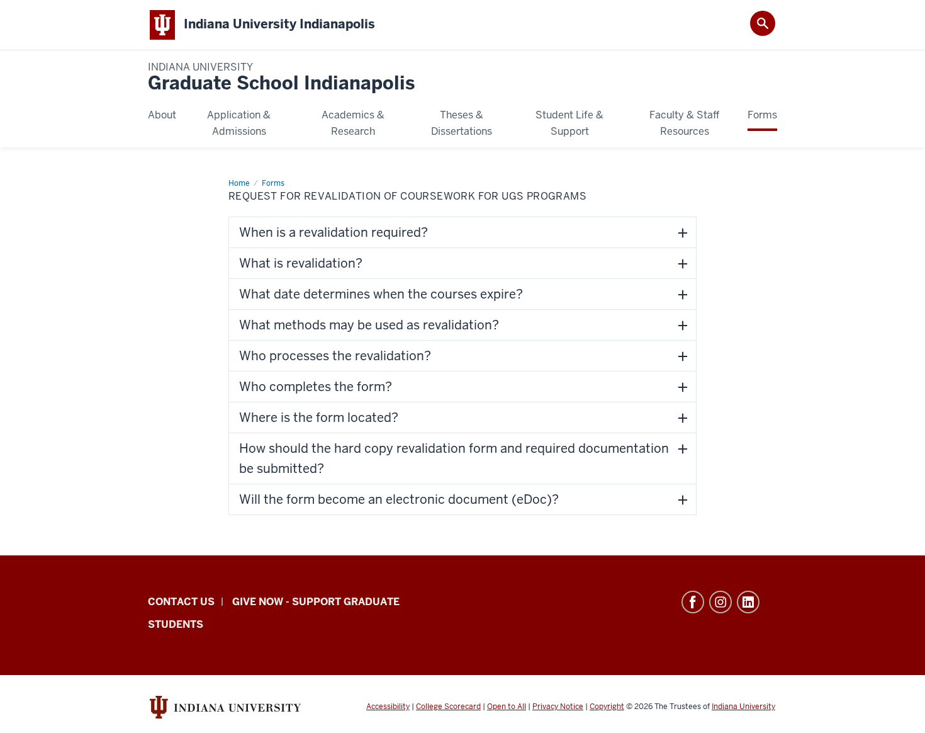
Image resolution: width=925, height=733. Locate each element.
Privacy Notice (557, 707)
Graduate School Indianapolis (281, 78)
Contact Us (181, 601)
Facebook (692, 602)
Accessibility (388, 707)
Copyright (607, 707)
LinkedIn (748, 602)
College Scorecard (448, 707)
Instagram (720, 602)
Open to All (506, 707)
